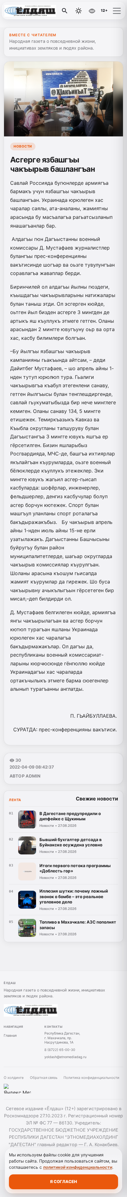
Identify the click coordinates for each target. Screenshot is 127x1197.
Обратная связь (43, 1077)
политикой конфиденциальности (77, 1167)
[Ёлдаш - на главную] (30, 10)
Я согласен (63, 1181)
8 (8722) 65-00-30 (59, 1050)
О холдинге (14, 1077)
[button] (117, 11)
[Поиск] (65, 11)
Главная (10, 1035)
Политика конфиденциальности (91, 1077)
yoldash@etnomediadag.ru (65, 1057)
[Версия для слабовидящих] (92, 11)
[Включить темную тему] (78, 11)
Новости (23, 146)
